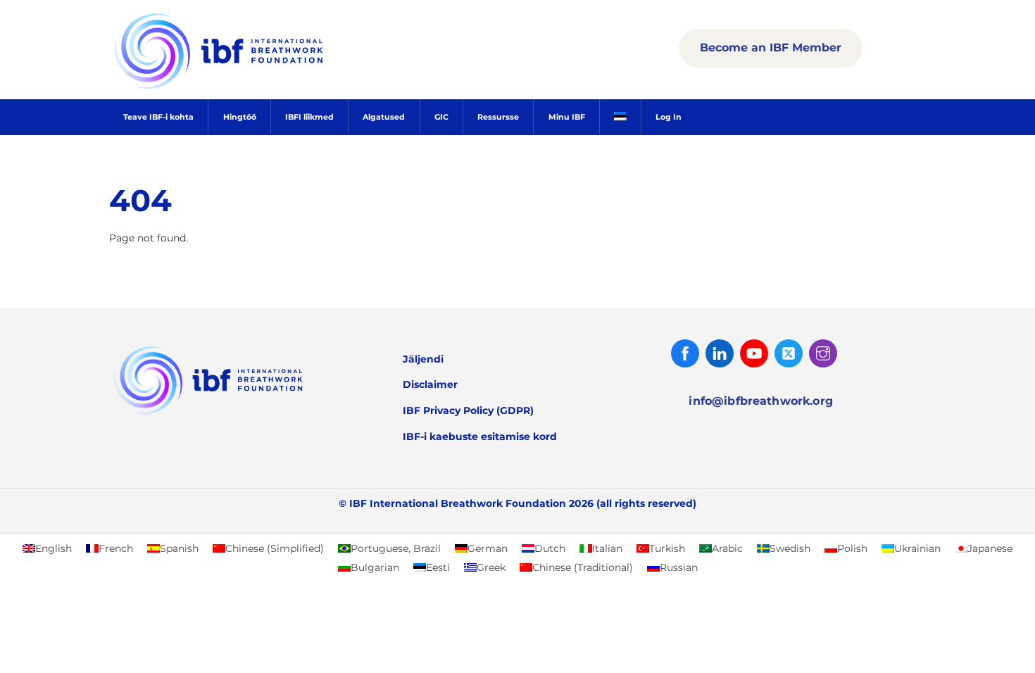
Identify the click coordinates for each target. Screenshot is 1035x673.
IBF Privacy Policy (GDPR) (468, 410)
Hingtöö (239, 117)
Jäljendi (423, 359)
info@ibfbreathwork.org (761, 401)
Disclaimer (430, 384)
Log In (669, 117)
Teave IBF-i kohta (158, 117)
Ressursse (498, 117)
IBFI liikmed (309, 117)
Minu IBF (566, 117)
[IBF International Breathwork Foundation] (250, 86)
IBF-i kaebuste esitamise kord (480, 436)
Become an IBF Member (770, 47)
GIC (441, 117)
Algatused (384, 117)
